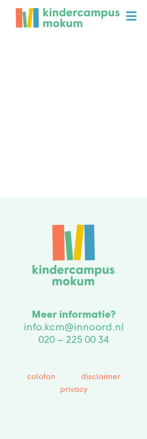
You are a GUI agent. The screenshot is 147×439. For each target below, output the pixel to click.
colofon (41, 377)
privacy (73, 390)
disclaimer (100, 377)
